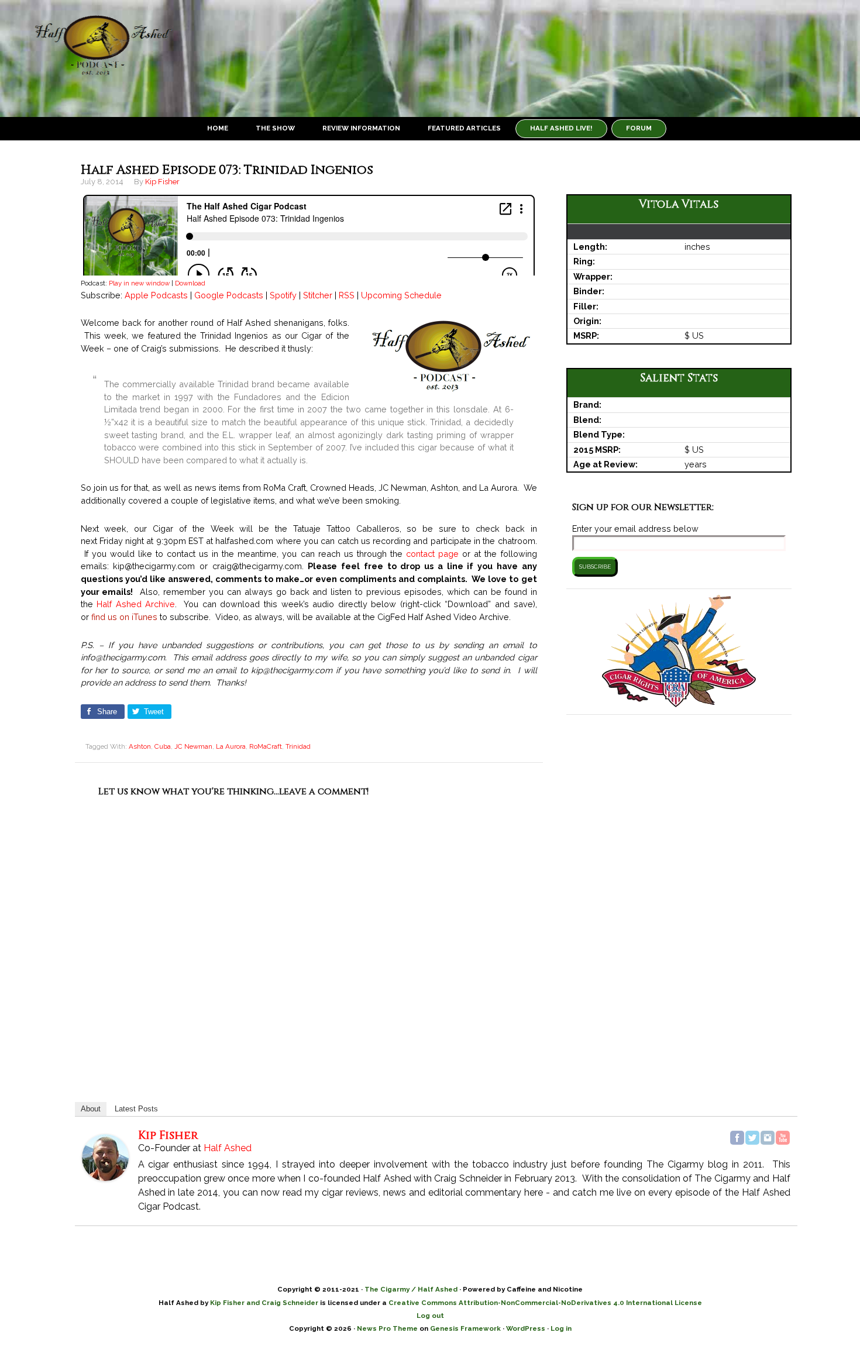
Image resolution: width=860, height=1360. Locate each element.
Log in (561, 1328)
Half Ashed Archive (136, 604)
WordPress (525, 1328)
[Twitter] (752, 1138)
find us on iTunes (124, 617)
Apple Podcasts (156, 295)
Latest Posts (136, 1108)
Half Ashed (99, 58)
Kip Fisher (168, 1135)
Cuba (162, 746)
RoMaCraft (265, 746)
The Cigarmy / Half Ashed (410, 1289)
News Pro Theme (387, 1328)
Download (190, 283)
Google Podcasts (228, 295)
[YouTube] (783, 1138)
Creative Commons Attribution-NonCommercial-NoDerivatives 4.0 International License (545, 1303)
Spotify (283, 295)
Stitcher (317, 295)
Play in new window (139, 283)
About (91, 1108)
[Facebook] (737, 1138)
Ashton (140, 746)
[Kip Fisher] (105, 1175)
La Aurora (231, 746)
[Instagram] (768, 1138)
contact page (432, 554)
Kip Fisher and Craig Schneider (264, 1303)
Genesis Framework (465, 1328)
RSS (347, 295)
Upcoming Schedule (401, 295)
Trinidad (298, 746)
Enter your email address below (635, 528)
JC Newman (193, 746)
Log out (430, 1315)
